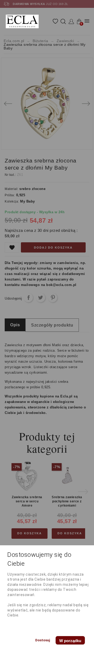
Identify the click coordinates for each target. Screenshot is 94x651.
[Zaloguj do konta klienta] (71, 21)
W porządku (70, 640)
